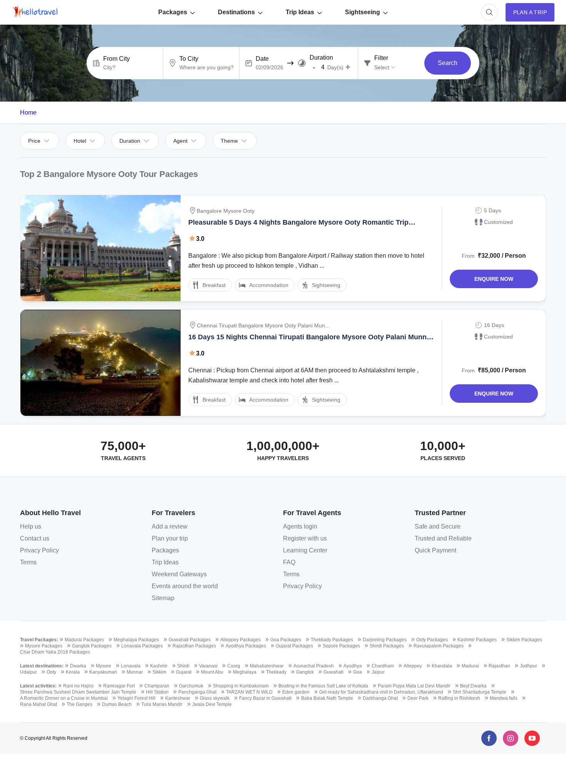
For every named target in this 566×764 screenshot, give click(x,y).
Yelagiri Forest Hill (136, 698)
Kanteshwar (177, 698)
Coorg (233, 666)
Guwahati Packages (190, 639)
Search (447, 63)
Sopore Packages (341, 646)
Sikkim (159, 672)
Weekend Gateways (179, 574)
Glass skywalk (214, 698)
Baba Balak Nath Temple (327, 698)
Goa (357, 672)
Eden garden (296, 692)
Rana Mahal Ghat (38, 704)
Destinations (236, 12)
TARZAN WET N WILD (249, 692)
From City (116, 59)
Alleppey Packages (240, 639)
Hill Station (157, 692)
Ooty (51, 672)
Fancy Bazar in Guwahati (265, 698)
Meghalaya (244, 672)
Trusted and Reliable (443, 538)
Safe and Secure (438, 526)
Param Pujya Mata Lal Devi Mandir (414, 686)
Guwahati (333, 672)
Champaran (156, 686)
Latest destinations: (42, 666)
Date (262, 59)
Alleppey (413, 666)
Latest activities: (38, 686)
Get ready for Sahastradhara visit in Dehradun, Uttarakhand (381, 692)
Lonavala (131, 666)
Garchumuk (191, 686)
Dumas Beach (117, 704)
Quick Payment (435, 550)
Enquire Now (493, 279)
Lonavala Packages (142, 646)
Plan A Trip (530, 12)
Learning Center (305, 550)
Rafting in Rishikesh (459, 698)
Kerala (73, 672)
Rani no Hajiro (78, 686)
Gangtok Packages (92, 646)
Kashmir (158, 666)
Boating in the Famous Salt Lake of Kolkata (323, 686)
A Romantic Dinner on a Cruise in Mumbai (64, 698)
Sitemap (163, 598)
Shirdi (183, 666)
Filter (381, 58)
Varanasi (208, 666)
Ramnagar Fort (119, 686)
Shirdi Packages (387, 646)
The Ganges (79, 704)
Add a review (170, 526)
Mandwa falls (503, 698)
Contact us (34, 538)
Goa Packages (285, 639)
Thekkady (276, 672)
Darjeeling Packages (385, 639)
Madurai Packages (84, 639)
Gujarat (183, 672)
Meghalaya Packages (136, 639)
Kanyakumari (103, 672)
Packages (172, 12)
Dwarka (78, 666)
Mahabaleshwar (267, 666)
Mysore (103, 666)
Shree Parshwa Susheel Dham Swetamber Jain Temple (78, 692)
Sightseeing (362, 12)
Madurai (470, 666)
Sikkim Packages (524, 639)
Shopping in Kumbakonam (241, 686)
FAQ (289, 562)
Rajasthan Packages (194, 646)
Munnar (135, 672)
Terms (28, 562)
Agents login (300, 526)
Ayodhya (352, 666)
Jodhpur (528, 666)
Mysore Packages (43, 646)
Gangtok (305, 672)
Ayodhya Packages (246, 646)
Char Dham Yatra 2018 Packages (55, 652)
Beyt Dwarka (473, 686)
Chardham (383, 666)
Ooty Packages (432, 639)
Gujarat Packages (294, 646)
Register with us (305, 538)
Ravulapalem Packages (439, 646)
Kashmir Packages (477, 639)
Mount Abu (212, 672)
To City (188, 59)
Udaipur (28, 672)
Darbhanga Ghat (380, 698)
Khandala (442, 666)
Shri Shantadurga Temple (479, 692)
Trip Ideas (300, 12)
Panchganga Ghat (197, 692)
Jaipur (378, 672)
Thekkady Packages (332, 639)
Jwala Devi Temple (212, 704)
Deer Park (418, 698)
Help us (30, 526)
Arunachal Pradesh (313, 666)
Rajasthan (499, 666)
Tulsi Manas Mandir (162, 704)
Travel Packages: (39, 639)
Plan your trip (170, 538)
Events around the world (185, 586)
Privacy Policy (39, 550)
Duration (321, 58)
